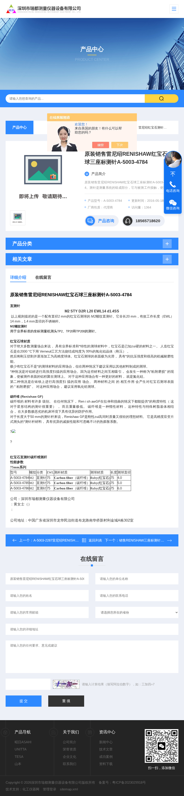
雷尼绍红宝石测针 (151, 127)
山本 (18, 764)
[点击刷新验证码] (66, 684)
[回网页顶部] (172, 174)
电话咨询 (173, 191)
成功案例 (106, 757)
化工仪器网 (30, 789)
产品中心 (19, 127)
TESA (19, 757)
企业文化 (69, 757)
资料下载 (106, 764)
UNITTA (20, 749)
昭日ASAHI (23, 742)
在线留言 (43, 277)
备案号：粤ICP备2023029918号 (122, 782)
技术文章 (106, 749)
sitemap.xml (69, 789)
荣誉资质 (69, 749)
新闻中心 (106, 742)
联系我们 (69, 764)
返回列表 (95, 540)
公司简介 (69, 742)
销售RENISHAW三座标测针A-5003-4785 (149, 540)
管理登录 (49, 789)
